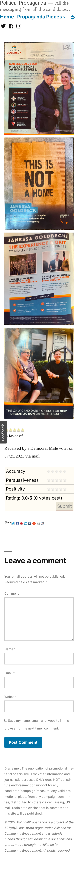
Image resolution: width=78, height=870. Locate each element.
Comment (11, 593)
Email (9, 673)
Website (10, 697)
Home (7, 17)
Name (10, 649)
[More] (72, 17)
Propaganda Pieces (39, 17)
